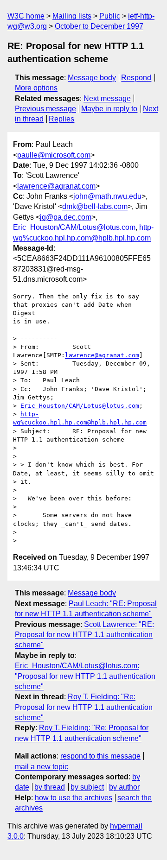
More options (36, 88)
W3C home (26, 16)
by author (124, 787)
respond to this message (100, 756)
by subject (87, 787)
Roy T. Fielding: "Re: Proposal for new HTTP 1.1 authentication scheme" (84, 707)
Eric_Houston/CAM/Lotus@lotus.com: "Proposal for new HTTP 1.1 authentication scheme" (85, 676)
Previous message (45, 109)
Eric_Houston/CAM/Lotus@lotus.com (74, 227)
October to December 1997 (99, 26)
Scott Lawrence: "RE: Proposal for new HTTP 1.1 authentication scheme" (84, 634)
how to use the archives (73, 798)
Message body (92, 78)
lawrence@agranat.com (56, 186)
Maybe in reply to (109, 109)
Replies (61, 119)
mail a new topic (41, 767)
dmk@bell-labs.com (95, 206)
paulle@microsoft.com (53, 155)
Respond (136, 78)
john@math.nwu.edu (107, 196)
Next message (107, 98)
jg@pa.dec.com (65, 217)
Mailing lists (71, 16)
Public (109, 16)
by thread (49, 787)
